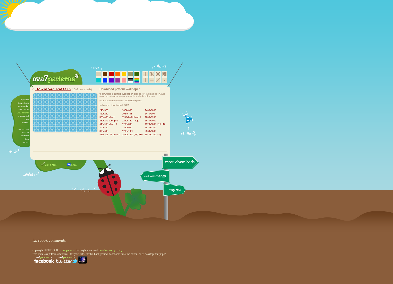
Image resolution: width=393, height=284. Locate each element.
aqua (99, 80)
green (137, 74)
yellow (124, 74)
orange (118, 74)
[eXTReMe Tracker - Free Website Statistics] (82, 262)
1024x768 (127, 113)
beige (99, 74)
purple (118, 80)
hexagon (152, 74)
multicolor (137, 80)
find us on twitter (66, 260)
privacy (118, 250)
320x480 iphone (107, 117)
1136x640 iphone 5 (131, 117)
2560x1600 (150, 131)
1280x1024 (127, 131)
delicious (105, 185)
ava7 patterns (23, 112)
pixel (164, 74)
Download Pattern (53, 89)
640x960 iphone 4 (108, 124)
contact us (106, 250)
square (145, 74)
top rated (175, 190)
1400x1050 (150, 110)
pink (124, 80)
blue (105, 80)
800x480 (103, 127)
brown (105, 74)
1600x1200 (150, 117)
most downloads (180, 162)
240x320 (103, 110)
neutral (130, 80)
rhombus (158, 74)
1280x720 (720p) (130, 120)
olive (130, 74)
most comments (155, 176)
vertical (145, 80)
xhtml (53, 165)
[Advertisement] (100, 33)
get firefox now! (189, 96)
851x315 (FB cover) (109, 134)
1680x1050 (150, 120)
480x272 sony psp (108, 120)
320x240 (103, 113)
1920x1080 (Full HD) (155, 124)
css (47, 165)
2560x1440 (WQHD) (132, 134)
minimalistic (164, 80)
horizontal (152, 80)
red (111, 74)
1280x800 (127, 124)
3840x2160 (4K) (153, 134)
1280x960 (127, 127)
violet (111, 80)
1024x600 (127, 110)
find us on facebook (44, 260)
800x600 (103, 131)
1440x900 (150, 113)
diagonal (158, 80)
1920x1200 (150, 127)
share (73, 165)
